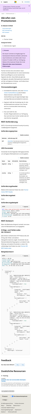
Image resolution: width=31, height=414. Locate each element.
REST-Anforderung (7, 30)
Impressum (18, 409)
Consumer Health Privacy (7, 407)
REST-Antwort (5, 32)
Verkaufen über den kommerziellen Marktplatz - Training (13, 380)
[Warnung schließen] (29, 6)
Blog (2, 405)
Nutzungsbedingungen (7, 409)
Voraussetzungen (6, 28)
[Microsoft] (15, 2)
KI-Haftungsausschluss (7, 403)
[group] (15, 172)
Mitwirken (8, 405)
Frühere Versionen (19, 403)
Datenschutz (16, 405)
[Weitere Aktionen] (28, 14)
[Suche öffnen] (22, 2)
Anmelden (27, 2)
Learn (3, 13)
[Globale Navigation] (1, 2)
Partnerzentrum (10, 13)
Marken (3, 412)
